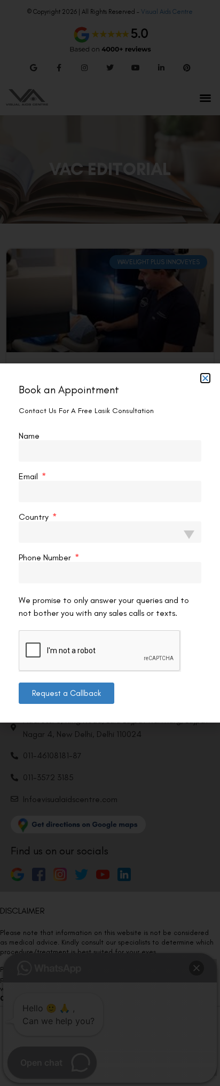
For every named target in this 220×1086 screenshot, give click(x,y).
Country (35, 517)
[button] (205, 378)
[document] (110, 543)
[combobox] (110, 532)
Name (29, 436)
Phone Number (46, 557)
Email (29, 476)
